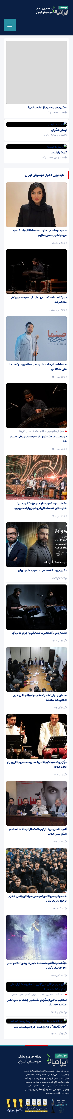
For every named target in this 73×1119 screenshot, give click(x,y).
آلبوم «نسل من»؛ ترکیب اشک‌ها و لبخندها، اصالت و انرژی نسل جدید (38, 831)
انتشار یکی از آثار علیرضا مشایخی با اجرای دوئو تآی (39, 633)
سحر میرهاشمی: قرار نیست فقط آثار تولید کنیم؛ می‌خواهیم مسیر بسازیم (40, 232)
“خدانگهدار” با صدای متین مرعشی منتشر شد (40, 1026)
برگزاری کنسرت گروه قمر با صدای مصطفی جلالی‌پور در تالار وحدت (37, 764)
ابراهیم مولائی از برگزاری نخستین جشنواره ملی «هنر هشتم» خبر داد (37, 1002)
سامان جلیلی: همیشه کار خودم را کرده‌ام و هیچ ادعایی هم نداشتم (40, 697)
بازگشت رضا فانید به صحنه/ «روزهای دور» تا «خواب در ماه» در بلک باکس (37, 965)
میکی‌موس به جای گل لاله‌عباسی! (47, 107)
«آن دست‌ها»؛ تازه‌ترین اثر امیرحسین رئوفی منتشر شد (38, 438)
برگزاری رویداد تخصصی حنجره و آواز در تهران (42, 570)
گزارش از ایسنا (59, 152)
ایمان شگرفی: (58, 130)
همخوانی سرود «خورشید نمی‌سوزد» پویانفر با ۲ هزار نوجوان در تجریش (38, 898)
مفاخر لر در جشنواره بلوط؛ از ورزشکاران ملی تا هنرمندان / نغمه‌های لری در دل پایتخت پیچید (40, 505)
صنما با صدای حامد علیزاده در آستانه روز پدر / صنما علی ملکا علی (38, 366)
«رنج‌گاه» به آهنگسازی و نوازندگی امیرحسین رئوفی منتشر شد (38, 299)
